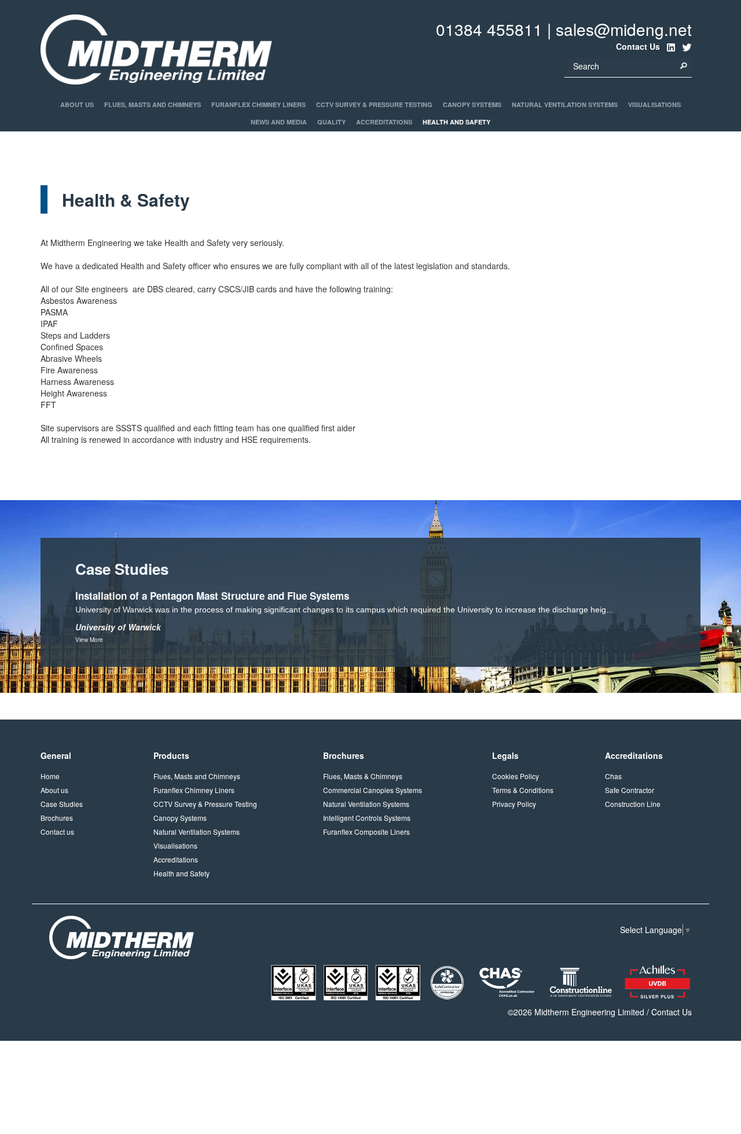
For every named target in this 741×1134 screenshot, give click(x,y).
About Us (77, 104)
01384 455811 (489, 29)
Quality (331, 122)
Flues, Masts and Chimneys (152, 104)
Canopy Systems (472, 104)
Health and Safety (456, 122)
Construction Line (633, 804)
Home (50, 776)
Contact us (57, 831)
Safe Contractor (629, 790)
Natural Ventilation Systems (565, 104)
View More (89, 640)
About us (54, 790)
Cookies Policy (515, 776)
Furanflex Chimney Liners (258, 104)
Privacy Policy (514, 804)
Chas (613, 776)
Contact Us (671, 1012)
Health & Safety (63, 144)
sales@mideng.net (624, 29)
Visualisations (654, 104)
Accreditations (384, 122)
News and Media (279, 122)
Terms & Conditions (522, 790)
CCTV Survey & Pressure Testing (374, 104)
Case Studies (62, 804)
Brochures (57, 818)
